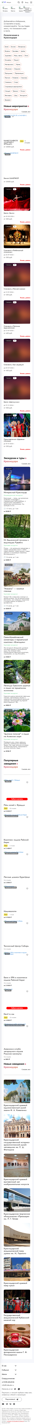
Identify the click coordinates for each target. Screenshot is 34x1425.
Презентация (19, 73)
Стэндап (7, 91)
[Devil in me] (17, 1000)
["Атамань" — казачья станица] (17, 575)
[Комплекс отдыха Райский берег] (17, 826)
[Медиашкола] (17, 897)
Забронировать (17, 799)
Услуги (23, 91)
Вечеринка (21, 47)
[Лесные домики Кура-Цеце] (17, 863)
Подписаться (10, 1399)
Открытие (17, 69)
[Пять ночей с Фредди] (17, 791)
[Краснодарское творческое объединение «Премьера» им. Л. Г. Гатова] (17, 1200)
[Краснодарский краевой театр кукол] (17, 1269)
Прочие (7, 78)
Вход (26, 2)
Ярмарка (7, 100)
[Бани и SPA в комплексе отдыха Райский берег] (17, 963)
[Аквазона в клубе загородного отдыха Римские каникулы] (17, 1035)
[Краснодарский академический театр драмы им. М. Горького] (17, 1234)
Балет (6, 47)
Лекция (16, 60)
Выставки (15, 51)
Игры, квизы (18, 55)
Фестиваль (8, 95)
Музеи (18, 64)
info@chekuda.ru (8, 1385)
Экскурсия (23, 95)
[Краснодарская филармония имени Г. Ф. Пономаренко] (17, 1336)
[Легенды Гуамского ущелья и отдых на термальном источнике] (17, 671)
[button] (22, 2)
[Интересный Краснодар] (17, 478)
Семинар (24, 78)
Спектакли (8, 82)
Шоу (15, 95)
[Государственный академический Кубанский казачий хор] (17, 1301)
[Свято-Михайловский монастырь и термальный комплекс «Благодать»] (17, 623)
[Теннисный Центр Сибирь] (17, 932)
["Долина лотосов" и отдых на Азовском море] (17, 720)
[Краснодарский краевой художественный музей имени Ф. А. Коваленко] (17, 1091)
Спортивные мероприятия (13, 86)
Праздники (8, 73)
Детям (23, 51)
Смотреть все (26, 111)
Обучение (8, 69)
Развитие (15, 78)
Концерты (8, 60)
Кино (26, 55)
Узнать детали (25, 150)
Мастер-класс (9, 64)
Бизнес (13, 47)
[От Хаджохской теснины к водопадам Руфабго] (17, 526)
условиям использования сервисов (15, 1421)
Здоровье (8, 55)
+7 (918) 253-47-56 (8, 1382)
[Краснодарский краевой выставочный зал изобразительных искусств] (17, 1165)
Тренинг (15, 91)
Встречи (7, 51)
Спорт (16, 82)
